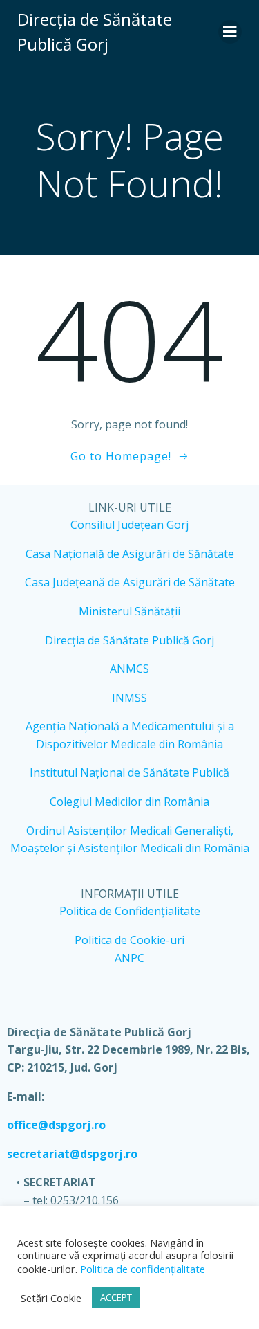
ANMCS (129, 668)
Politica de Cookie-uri (129, 940)
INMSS (129, 697)
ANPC (129, 958)
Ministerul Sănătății (129, 611)
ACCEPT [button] (116, 1297)
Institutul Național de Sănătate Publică (129, 772)
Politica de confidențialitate (141, 1269)
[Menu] (230, 32)
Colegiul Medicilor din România (129, 801)
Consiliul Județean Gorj (129, 524)
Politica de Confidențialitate (129, 911)
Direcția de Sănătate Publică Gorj (129, 640)
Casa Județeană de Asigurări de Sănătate (130, 582)
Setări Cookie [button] (51, 1298)
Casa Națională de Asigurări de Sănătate (130, 553)
